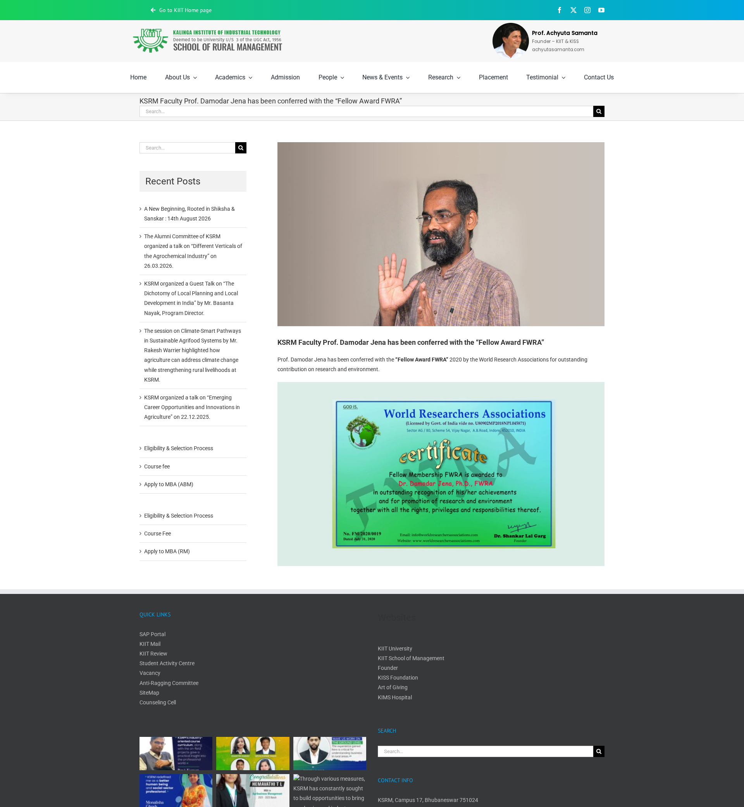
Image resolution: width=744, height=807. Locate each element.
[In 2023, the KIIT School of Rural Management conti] (252, 753)
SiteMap (149, 693)
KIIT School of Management (411, 658)
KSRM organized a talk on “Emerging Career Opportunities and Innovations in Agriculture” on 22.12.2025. (192, 407)
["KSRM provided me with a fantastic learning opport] (329, 753)
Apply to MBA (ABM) (168, 484)
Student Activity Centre (167, 663)
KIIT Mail (151, 644)
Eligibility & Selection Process (178, 448)
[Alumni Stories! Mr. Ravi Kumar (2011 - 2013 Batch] (176, 753)
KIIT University (395, 648)
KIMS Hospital (395, 697)
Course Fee (157, 533)
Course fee (157, 466)
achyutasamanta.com (558, 49)
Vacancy (150, 673)
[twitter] (573, 10)
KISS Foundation (398, 678)
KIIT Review (153, 653)
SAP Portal (152, 634)
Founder (388, 668)
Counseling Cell (158, 702)
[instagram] (587, 10)
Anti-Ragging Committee (169, 683)
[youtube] (601, 10)
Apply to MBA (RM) (167, 551)
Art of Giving (393, 687)
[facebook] (559, 10)
